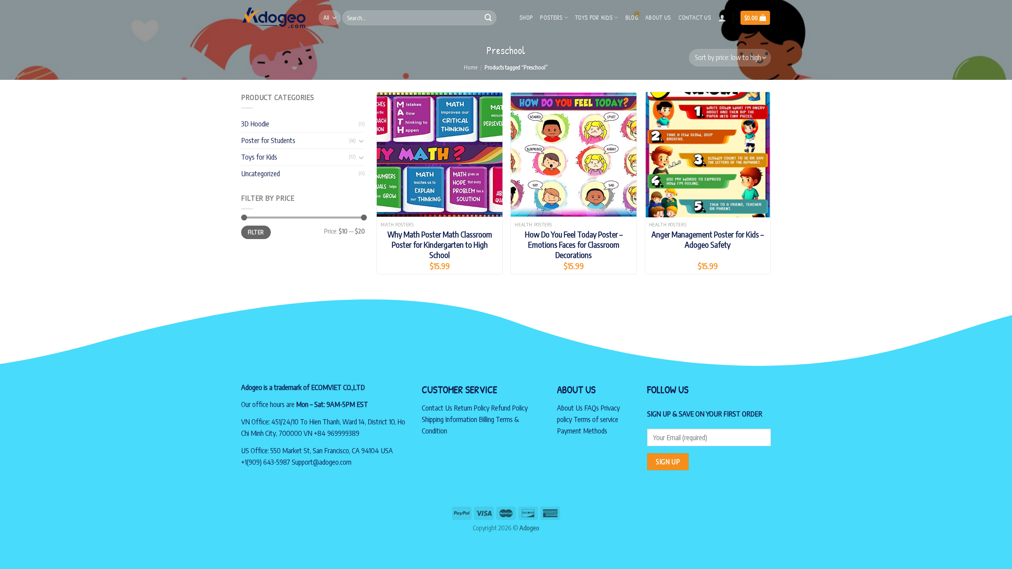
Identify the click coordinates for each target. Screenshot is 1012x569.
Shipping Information (449, 419)
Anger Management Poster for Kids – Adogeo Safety (707, 239)
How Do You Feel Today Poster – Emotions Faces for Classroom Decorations (574, 244)
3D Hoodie (255, 123)
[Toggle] (361, 140)
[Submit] (488, 17)
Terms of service (596, 419)
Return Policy (471, 407)
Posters (551, 17)
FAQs (591, 407)
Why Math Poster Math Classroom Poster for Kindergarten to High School (439, 244)
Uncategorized (260, 173)
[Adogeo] (274, 17)
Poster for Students (268, 140)
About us (658, 17)
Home (471, 67)
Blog (631, 17)
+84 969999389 (336, 432)
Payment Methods (582, 430)
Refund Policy (509, 407)
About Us (570, 407)
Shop (526, 17)
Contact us (694, 17)
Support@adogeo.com (321, 461)
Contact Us (437, 407)
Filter (256, 232)
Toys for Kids (594, 17)
